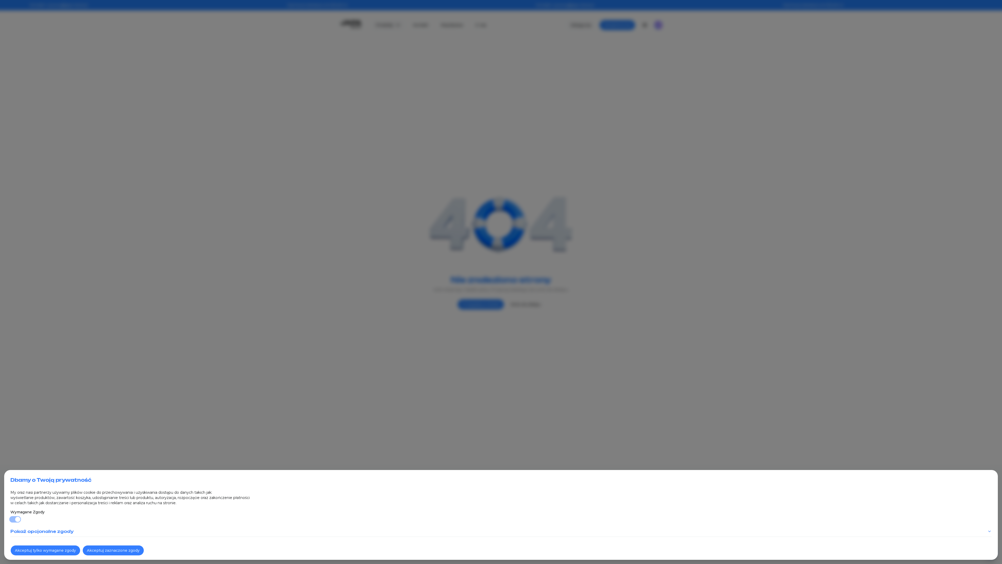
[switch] (15, 519)
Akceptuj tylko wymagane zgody (45, 550)
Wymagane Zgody (27, 512)
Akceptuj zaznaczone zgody (113, 550)
